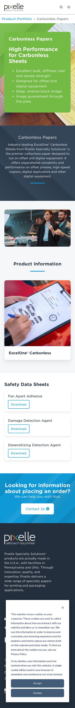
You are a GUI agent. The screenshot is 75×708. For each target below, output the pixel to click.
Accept (37, 683)
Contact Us (35, 509)
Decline (37, 692)
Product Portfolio (17, 19)
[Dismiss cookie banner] (63, 607)
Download (18, 404)
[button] (61, 7)
